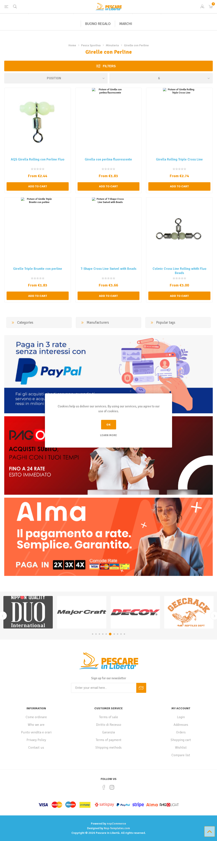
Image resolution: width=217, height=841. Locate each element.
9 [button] (121, 634)
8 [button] (117, 634)
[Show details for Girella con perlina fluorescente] (108, 121)
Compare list (180, 755)
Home (72, 45)
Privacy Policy (36, 740)
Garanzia (108, 732)
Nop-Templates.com (117, 828)
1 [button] (92, 634)
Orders (181, 732)
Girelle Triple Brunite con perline (37, 269)
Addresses (181, 725)
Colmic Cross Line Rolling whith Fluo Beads (179, 271)
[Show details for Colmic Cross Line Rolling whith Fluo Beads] (179, 230)
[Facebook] (103, 787)
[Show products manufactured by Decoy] (81, 612)
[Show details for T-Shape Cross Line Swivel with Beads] (108, 230)
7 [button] (113, 634)
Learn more (108, 435)
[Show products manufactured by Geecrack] (135, 612)
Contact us (36, 747)
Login (181, 717)
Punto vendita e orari (36, 732)
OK (108, 424)
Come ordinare (36, 717)
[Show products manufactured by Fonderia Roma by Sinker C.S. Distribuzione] (189, 612)
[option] (28, 612)
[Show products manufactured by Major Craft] (28, 612)
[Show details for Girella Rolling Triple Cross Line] (179, 121)
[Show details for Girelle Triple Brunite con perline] (37, 230)
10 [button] (124, 634)
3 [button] (99, 634)
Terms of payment (108, 740)
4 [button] (102, 634)
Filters (109, 66)
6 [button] (109, 634)
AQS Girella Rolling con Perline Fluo (37, 159)
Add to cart (37, 186)
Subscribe (141, 688)
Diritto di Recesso (108, 725)
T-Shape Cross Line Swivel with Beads (108, 269)
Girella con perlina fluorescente (108, 159)
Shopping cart (181, 740)
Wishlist (181, 747)
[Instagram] (111, 787)
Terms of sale (108, 717)
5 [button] (106, 634)
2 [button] (96, 634)
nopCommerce (116, 823)
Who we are (36, 725)
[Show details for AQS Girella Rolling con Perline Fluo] (37, 121)
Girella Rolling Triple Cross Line (179, 159)
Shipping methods (108, 747)
